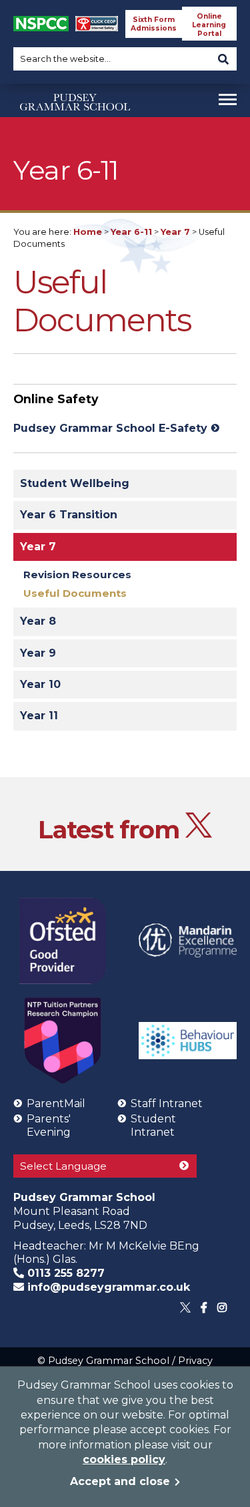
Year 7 (175, 232)
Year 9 (38, 653)
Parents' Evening (49, 1125)
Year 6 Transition (68, 514)
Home (87, 232)
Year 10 (40, 684)
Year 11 (39, 715)
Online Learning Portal (209, 25)
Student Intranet (153, 1125)
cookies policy (124, 1459)
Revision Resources (77, 574)
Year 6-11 (131, 232)
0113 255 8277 (64, 1273)
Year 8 (38, 621)
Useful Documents (75, 593)
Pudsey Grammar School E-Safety (110, 428)
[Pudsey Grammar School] (75, 128)
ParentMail (56, 1103)
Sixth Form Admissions (154, 24)
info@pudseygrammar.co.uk (107, 1287)
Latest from (111, 829)
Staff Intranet (167, 1103)
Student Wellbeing (74, 483)
